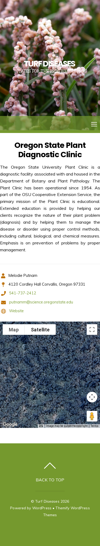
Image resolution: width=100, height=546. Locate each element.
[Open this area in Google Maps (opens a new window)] (10, 424)
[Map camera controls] (92, 397)
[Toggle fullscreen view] (92, 329)
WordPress (41, 508)
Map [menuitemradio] (14, 329)
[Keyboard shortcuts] (41, 426)
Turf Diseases (47, 501)
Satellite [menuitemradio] (40, 329)
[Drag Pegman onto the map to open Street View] (92, 416)
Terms (94, 425)
